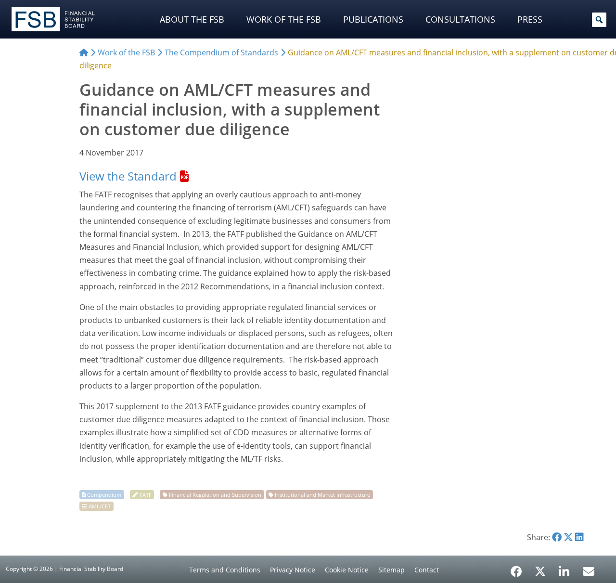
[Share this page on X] (568, 537)
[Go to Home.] (83, 52)
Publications (373, 19)
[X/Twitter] (540, 570)
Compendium (104, 494)
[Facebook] (516, 568)
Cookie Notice (347, 569)
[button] (599, 20)
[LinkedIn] (564, 568)
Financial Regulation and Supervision (215, 494)
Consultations (460, 19)
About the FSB (192, 19)
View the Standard (128, 176)
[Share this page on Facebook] (557, 537)
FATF (146, 494)
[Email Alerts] (589, 570)
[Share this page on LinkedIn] (579, 537)
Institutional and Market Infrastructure (322, 494)
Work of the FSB (283, 19)
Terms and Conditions (224, 569)
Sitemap (391, 569)
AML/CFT (100, 506)
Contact (426, 569)
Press (529, 19)
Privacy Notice (292, 569)
